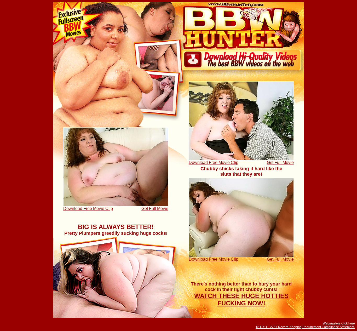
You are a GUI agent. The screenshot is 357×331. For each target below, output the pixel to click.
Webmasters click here (339, 323)
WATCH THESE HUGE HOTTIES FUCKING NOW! (241, 299)
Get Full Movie (280, 162)
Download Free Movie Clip (213, 162)
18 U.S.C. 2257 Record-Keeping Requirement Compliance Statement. (305, 327)
